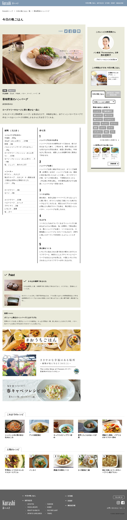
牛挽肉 (18, 93)
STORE (107, 3)
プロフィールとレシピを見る (105, 59)
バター (23, 93)
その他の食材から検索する (108, 140)
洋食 (4, 90)
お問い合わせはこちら (115, 508)
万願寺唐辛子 (107, 111)
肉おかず (12, 90)
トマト (96, 123)
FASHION (50, 504)
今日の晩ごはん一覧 (23, 11)
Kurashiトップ (7, 11)
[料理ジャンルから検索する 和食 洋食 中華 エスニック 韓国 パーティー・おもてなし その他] (104, 102)
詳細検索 (113, 163)
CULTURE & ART (52, 510)
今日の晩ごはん (90, 3)
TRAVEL (49, 513)
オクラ (102, 127)
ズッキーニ (98, 132)
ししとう (97, 111)
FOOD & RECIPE (33, 507)
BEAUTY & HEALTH (34, 510)
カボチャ (97, 136)
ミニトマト (107, 136)
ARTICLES (100, 3)
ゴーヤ (110, 127)
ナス (112, 132)
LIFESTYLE (31, 504)
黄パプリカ (98, 119)
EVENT (113, 3)
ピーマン (114, 123)
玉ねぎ (12, 93)
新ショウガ (98, 115)
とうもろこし (109, 119)
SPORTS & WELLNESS (35, 513)
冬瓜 (106, 132)
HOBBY (49, 507)
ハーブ (35, 93)
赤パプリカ (108, 115)
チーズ (29, 93)
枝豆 (95, 127)
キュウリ (105, 123)
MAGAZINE (119, 3)
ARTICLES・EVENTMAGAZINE (113, 94)
